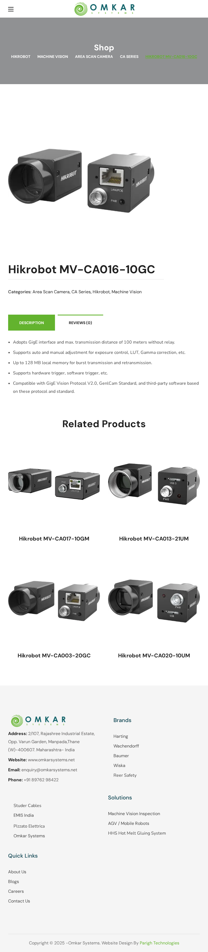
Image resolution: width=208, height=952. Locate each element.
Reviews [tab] (80, 322)
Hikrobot (20, 56)
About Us (17, 872)
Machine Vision (52, 56)
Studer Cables (27, 806)
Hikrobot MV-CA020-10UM (154, 655)
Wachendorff (126, 746)
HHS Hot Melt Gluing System (137, 833)
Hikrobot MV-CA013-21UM (154, 538)
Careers (16, 891)
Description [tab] (31, 322)
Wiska (119, 765)
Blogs (13, 881)
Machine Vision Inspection (134, 813)
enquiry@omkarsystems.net (49, 770)
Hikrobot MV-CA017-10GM (54, 538)
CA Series (129, 56)
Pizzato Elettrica (29, 826)
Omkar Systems (29, 836)
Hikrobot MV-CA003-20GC (54, 655)
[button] (198, 9)
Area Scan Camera (94, 56)
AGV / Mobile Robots (128, 823)
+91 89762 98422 (41, 780)
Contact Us (19, 901)
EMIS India (24, 815)
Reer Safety (124, 775)
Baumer (121, 756)
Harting (120, 736)
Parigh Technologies (159, 943)
